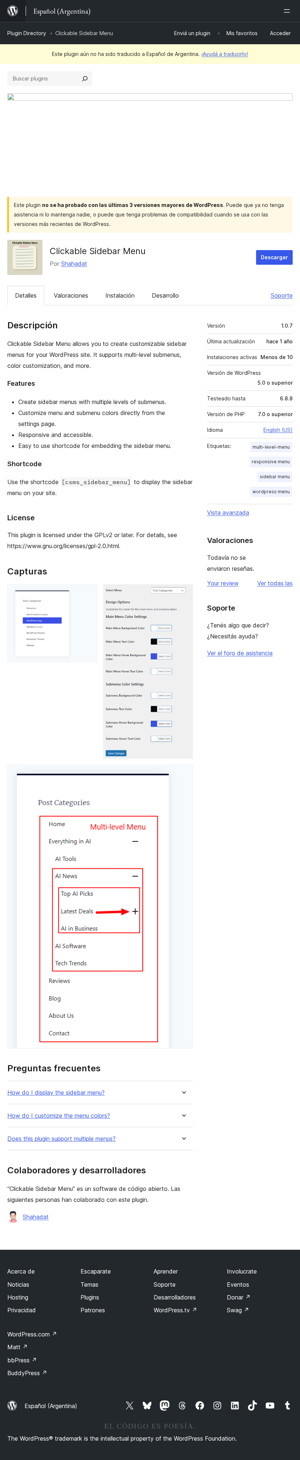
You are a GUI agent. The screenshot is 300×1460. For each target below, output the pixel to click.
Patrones (92, 1310)
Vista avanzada (228, 512)
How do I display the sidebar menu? (56, 1092)
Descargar (274, 257)
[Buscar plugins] (85, 78)
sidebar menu (275, 476)
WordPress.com (32, 1334)
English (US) (278, 430)
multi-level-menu (271, 447)
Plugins (89, 1297)
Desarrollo (165, 295)
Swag (238, 1310)
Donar (239, 1297)
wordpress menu (271, 491)
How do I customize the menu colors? (58, 1115)
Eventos (238, 1284)
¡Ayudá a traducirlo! (224, 54)
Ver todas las (275, 583)
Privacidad (21, 1310)
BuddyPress (27, 1373)
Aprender (166, 1271)
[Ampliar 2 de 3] (183, 594)
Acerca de (21, 1271)
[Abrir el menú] (288, 11)
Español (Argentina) (51, 1406)
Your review (223, 583)
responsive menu (271, 461)
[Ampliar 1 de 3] (87, 594)
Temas (89, 1284)
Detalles (26, 295)
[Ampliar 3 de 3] (183, 774)
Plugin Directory (26, 33)
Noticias (18, 1284)
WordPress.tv (175, 1310)
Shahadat (74, 263)
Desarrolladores (175, 1297)
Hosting (17, 1297)
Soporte (282, 295)
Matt (17, 1347)
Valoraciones (71, 295)
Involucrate (242, 1271)
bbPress (22, 1360)
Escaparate (95, 1271)
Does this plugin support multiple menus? (61, 1138)
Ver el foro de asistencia (240, 653)
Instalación (120, 295)
